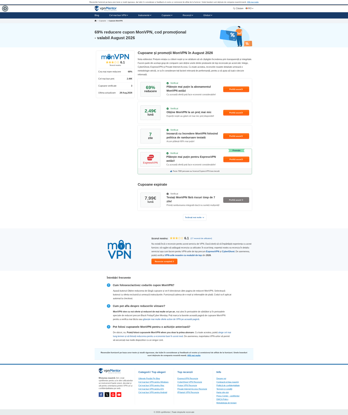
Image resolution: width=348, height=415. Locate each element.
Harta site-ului (222, 392)
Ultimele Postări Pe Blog (149, 378)
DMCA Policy (222, 399)
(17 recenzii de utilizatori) (201, 238)
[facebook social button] (101, 394)
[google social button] (113, 394)
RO (250, 8)
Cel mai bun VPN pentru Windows (153, 382)
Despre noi (221, 378)
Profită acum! (235, 89)
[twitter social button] (107, 394)
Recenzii (187, 15)
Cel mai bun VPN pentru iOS (151, 389)
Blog (97, 15)
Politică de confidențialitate (228, 385)
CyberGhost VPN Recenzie (189, 382)
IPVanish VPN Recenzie (188, 392)
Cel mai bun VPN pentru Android (152, 392)
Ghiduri (206, 15)
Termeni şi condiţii (224, 389)
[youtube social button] (119, 394)
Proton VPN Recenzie (187, 385)
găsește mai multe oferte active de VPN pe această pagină (171, 319)
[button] (5, 8)
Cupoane (166, 15)
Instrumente (144, 15)
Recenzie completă (164, 261)
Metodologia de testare (226, 403)
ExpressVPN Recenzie (187, 378)
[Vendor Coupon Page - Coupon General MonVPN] (195, 89)
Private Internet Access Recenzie (192, 389)
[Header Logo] (106, 8)
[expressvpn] (195, 161)
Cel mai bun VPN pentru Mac (151, 385)
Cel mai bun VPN (117, 15)
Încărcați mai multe (193, 217)
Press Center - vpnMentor (228, 396)
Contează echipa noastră (227, 382)
